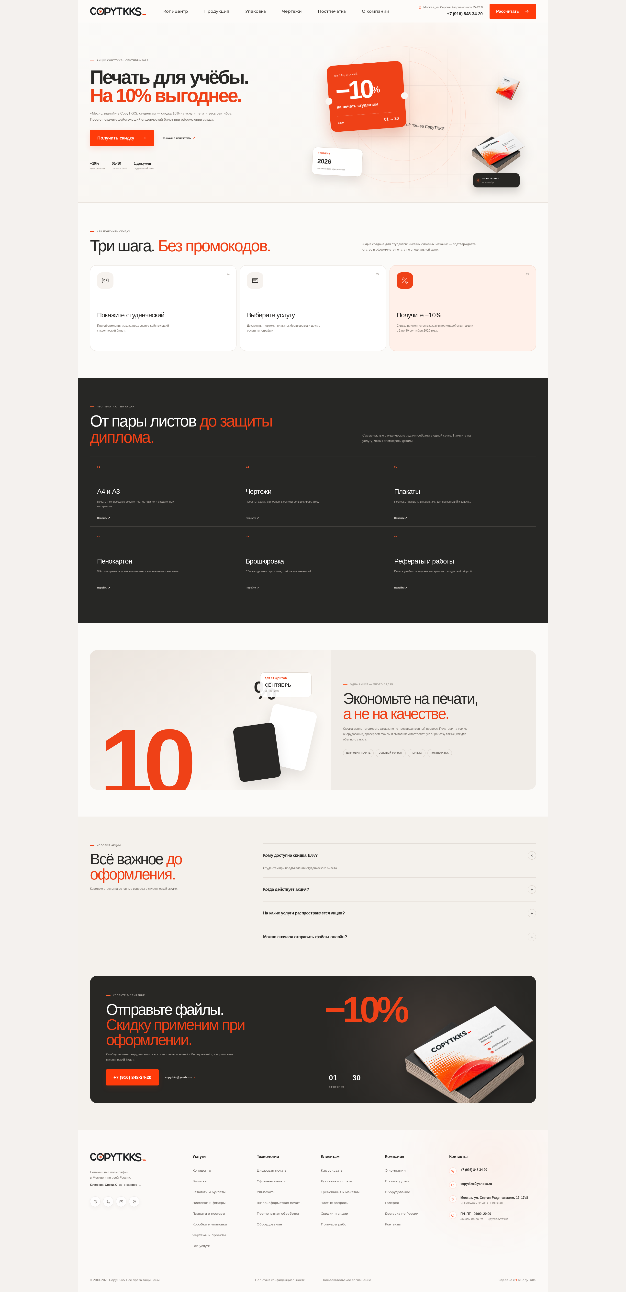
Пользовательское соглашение (346, 1280)
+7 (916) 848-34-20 (465, 13)
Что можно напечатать (178, 138)
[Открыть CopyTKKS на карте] (134, 1201)
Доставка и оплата (336, 1181)
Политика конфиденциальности (280, 1280)
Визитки (199, 1181)
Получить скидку (115, 138)
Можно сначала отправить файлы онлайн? (398, 937)
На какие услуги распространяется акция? (398, 913)
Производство (397, 1181)
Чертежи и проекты (209, 1235)
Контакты (393, 1224)
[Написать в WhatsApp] (95, 1201)
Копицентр (175, 11)
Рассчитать (507, 11)
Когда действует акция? (398, 889)
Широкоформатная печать (279, 1203)
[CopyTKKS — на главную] (118, 11)
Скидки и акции (334, 1213)
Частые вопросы (334, 1203)
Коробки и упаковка (209, 1224)
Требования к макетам (340, 1192)
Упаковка (255, 11)
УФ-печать (265, 1192)
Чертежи (292, 11)
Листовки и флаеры (208, 1203)
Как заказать (331, 1170)
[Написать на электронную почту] (121, 1201)
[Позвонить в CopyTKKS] (108, 1201)
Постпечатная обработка (278, 1213)
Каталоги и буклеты (208, 1192)
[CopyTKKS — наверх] (118, 1157)
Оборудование (269, 1224)
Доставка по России (401, 1213)
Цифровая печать (271, 1170)
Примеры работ (334, 1224)
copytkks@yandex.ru (180, 1077)
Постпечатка (332, 11)
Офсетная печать (271, 1181)
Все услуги (201, 1246)
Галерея (392, 1203)
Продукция (216, 11)
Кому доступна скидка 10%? (399, 855)
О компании (375, 11)
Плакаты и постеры (208, 1213)
